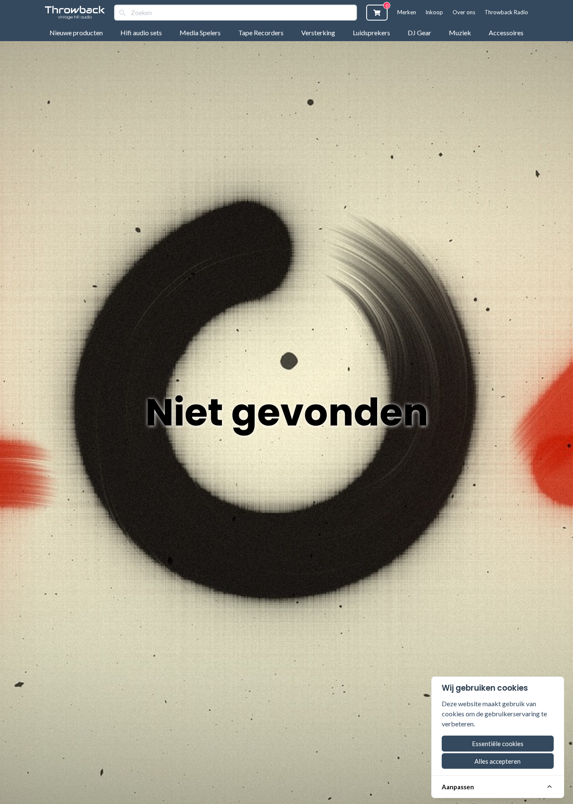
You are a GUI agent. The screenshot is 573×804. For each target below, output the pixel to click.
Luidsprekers (371, 33)
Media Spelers (200, 33)
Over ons (464, 12)
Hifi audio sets (141, 33)
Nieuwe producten (76, 33)
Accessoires (506, 33)
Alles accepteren (497, 761)
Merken (406, 12)
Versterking (318, 33)
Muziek (460, 33)
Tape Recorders (261, 33)
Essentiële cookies (498, 743)
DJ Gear (419, 33)
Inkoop (434, 12)
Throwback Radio (506, 12)
